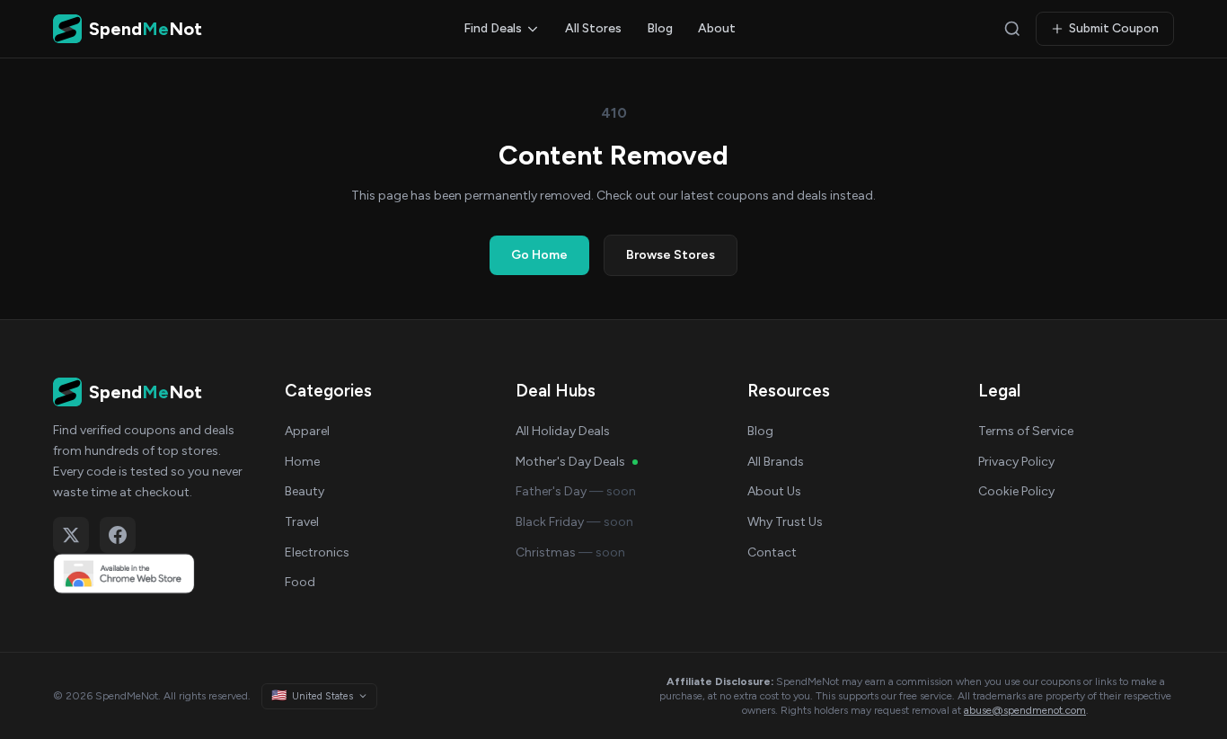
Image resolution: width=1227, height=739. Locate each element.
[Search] (1012, 29)
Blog (660, 28)
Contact (772, 552)
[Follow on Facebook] (118, 535)
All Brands (775, 461)
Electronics (317, 552)
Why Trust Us (785, 522)
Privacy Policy (1016, 461)
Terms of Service (1025, 431)
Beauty (304, 491)
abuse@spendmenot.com (1025, 710)
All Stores (593, 28)
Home (302, 461)
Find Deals (492, 28)
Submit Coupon (1114, 28)
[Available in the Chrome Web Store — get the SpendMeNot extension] (151, 573)
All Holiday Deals (563, 431)
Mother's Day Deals (570, 461)
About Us (774, 491)
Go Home (539, 255)
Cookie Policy (1016, 491)
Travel (302, 522)
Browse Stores (670, 255)
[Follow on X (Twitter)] (71, 535)
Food (300, 582)
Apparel (307, 431)
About (717, 28)
